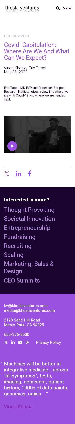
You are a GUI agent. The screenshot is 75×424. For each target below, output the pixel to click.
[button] (65, 8)
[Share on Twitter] (6, 174)
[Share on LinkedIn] (18, 174)
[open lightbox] (37, 134)
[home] (22, 8)
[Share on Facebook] (30, 174)
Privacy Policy (48, 342)
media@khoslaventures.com (29, 310)
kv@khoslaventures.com (26, 305)
